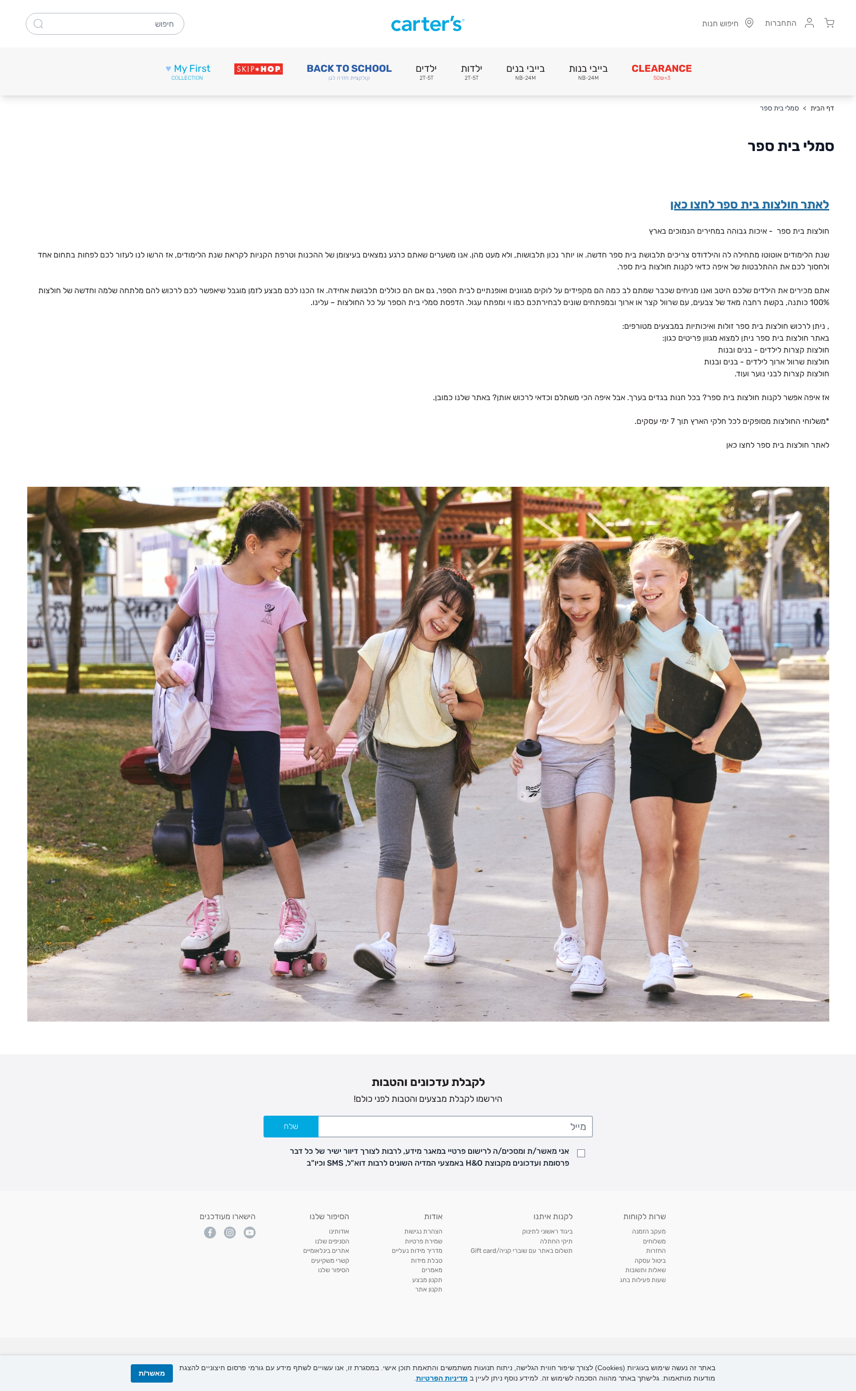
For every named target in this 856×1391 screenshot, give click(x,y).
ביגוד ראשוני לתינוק (547, 1231)
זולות (724, 326)
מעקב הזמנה (649, 1231)
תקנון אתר (428, 1289)
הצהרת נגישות (423, 1231)
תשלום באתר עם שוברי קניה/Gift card (522, 1250)
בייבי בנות (588, 71)
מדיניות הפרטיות (442, 1378)
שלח (291, 1126)
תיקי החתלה (556, 1241)
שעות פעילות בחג (643, 1280)
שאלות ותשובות (645, 1270)
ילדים (426, 71)
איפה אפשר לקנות (790, 397)
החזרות (656, 1250)
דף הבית (822, 108)
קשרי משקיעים (330, 1260)
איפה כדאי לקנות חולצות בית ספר (673, 266)
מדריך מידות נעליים (417, 1250)
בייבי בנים (525, 71)
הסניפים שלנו (332, 1241)
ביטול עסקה (650, 1260)
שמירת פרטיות (423, 1241)
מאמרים (432, 1270)
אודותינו (339, 1231)
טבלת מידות (426, 1260)
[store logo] (428, 24)
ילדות (471, 71)
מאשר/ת (152, 1373)
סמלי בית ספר (779, 108)
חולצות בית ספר (803, 231)
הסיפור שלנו (333, 1270)
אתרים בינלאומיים (326, 1250)
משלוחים (654, 1241)
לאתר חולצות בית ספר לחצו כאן (749, 204)
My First (188, 71)
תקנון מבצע (427, 1280)
